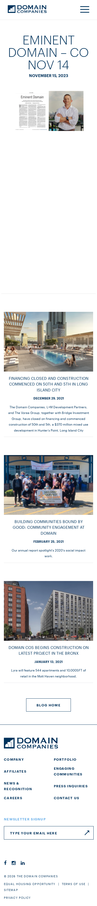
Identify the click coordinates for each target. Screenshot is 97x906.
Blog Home (48, 705)
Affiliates (15, 771)
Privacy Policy (17, 897)
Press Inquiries (71, 785)
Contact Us (66, 797)
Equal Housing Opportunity (30, 884)
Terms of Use (73, 884)
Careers (13, 797)
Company (14, 759)
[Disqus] (48, 212)
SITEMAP (11, 890)
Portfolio (65, 759)
